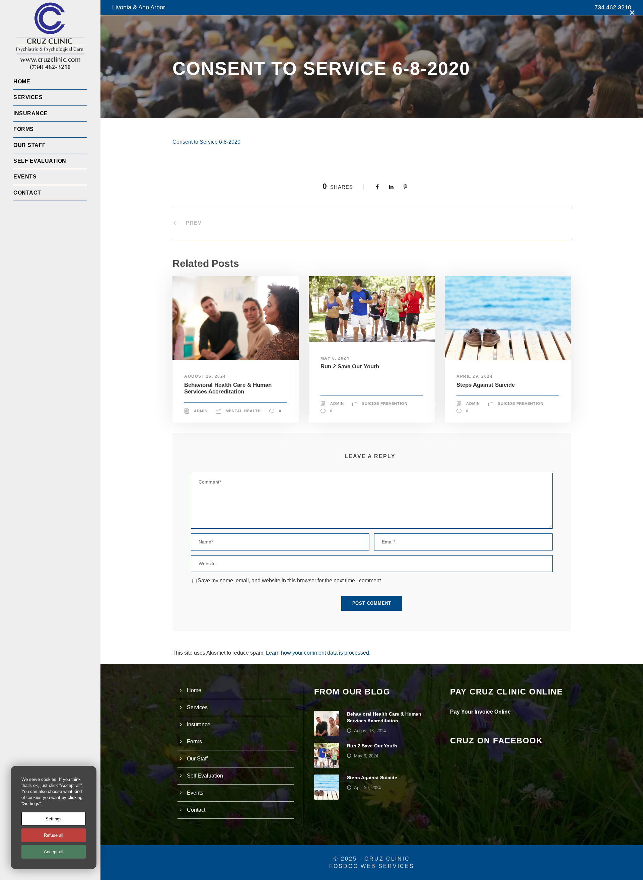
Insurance (30, 113)
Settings (54, 818)
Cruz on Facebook (496, 740)
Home (21, 81)
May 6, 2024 (335, 358)
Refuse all (53, 835)
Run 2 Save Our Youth (349, 366)
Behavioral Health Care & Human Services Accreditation (228, 388)
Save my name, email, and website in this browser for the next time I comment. (290, 580)
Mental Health (243, 411)
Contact (27, 193)
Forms (23, 129)
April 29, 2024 (474, 376)
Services (28, 97)
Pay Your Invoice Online (480, 712)
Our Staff (29, 145)
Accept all (53, 851)
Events (25, 176)
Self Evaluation (39, 161)
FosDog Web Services (371, 866)
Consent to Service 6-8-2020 (206, 142)
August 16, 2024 (205, 376)
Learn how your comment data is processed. (318, 653)
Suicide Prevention (385, 403)
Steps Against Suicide (485, 385)
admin (201, 411)
